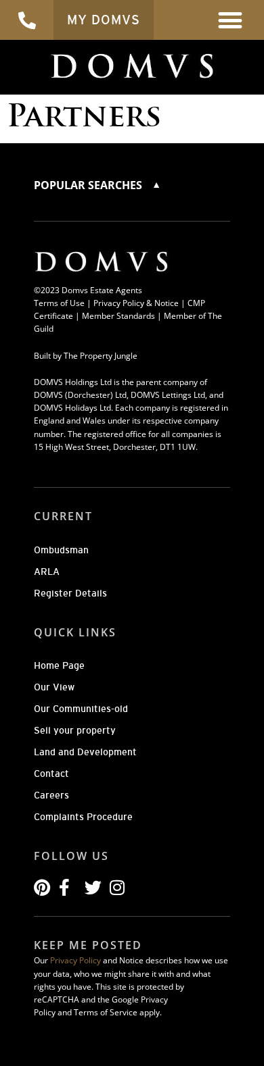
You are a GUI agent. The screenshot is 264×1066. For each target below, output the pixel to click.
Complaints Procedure (83, 816)
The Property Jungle (100, 355)
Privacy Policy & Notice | (140, 303)
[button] (230, 20)
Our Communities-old (81, 708)
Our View (54, 687)
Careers (51, 795)
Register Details (70, 593)
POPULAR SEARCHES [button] (89, 185)
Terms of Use (59, 303)
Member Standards (118, 316)
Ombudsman (61, 549)
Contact (51, 773)
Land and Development (85, 751)
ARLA (47, 571)
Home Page (59, 665)
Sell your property (75, 730)
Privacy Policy (75, 960)
